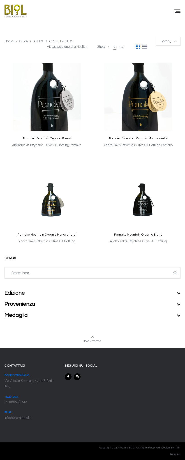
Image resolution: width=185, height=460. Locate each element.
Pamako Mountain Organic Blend (47, 138)
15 (114, 46)
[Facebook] (68, 376)
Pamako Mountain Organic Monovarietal (138, 138)
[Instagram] (77, 376)
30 (121, 46)
